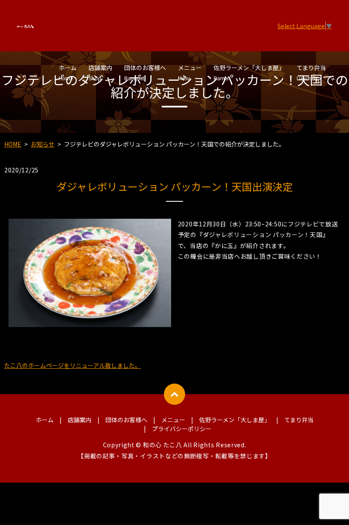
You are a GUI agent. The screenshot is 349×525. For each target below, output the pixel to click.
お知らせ (42, 144)
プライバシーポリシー (182, 428)
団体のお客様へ (145, 72)
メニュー (190, 72)
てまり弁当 (311, 72)
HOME (12, 144)
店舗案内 (100, 72)
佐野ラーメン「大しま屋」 (249, 72)
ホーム (68, 72)
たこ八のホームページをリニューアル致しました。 (72, 365)
